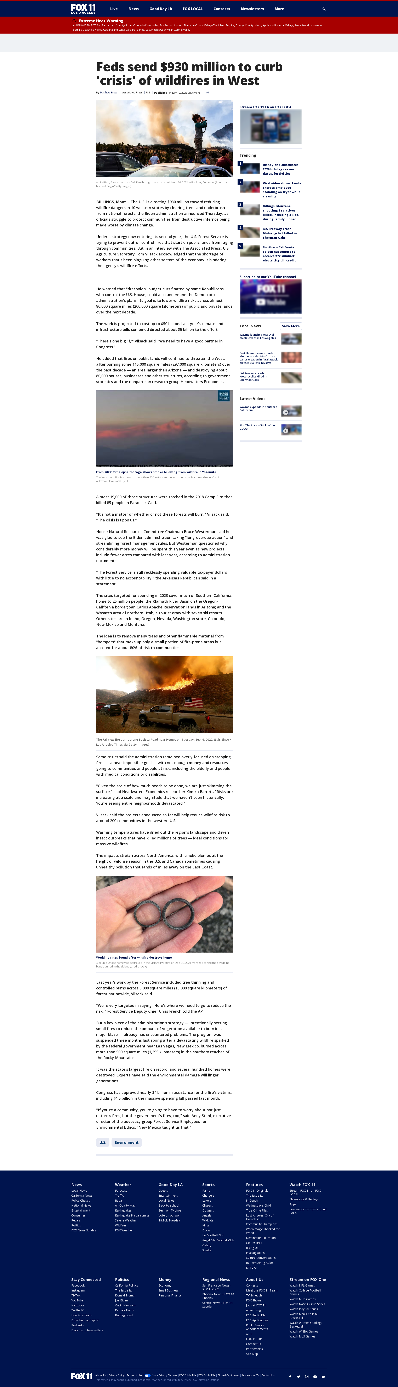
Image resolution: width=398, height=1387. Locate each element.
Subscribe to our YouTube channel (268, 276)
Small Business (169, 1290)
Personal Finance (170, 1295)
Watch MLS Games (302, 1336)
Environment (127, 1142)
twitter (298, 1376)
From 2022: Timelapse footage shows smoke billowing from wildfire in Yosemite (156, 472)
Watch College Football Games (305, 1292)
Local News (250, 325)
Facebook (78, 1285)
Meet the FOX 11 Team (262, 1290)
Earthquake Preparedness (132, 1215)
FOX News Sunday (83, 1230)
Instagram (78, 1290)
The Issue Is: (254, 1195)
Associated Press (132, 92)
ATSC (249, 1334)
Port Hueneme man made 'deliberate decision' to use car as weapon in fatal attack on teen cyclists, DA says (259, 358)
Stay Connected (86, 1279)
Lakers (206, 1200)
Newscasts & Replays (304, 1199)
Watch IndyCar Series (304, 1309)
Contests (252, 1285)
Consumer (78, 1215)
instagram (306, 1376)
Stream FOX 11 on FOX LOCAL (305, 1192)
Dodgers (208, 1210)
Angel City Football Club (218, 1240)
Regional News (216, 1279)
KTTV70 (251, 1268)
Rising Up (252, 1248)
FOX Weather (124, 1230)
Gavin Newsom (125, 1305)
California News (81, 1195)
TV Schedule (254, 1295)
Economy (165, 1285)
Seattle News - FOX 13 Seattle (217, 1304)
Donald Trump (125, 1295)
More (279, 8)
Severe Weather (125, 1220)
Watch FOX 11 (302, 1184)
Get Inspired (254, 1243)
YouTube (77, 1300)
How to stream (81, 1315)
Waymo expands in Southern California (258, 408)
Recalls (76, 1220)
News (76, 1184)
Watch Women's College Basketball (306, 1324)
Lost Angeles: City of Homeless (260, 1217)
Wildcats (208, 1220)
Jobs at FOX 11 (256, 1305)
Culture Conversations (261, 1258)
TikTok (75, 1295)
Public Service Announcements (257, 1327)
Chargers (208, 1195)
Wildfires (120, 1225)
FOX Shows (253, 1300)
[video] (291, 411)
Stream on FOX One (308, 1279)
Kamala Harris (124, 1310)
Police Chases (80, 1200)
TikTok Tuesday (169, 1220)
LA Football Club (213, 1235)
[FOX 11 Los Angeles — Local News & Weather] (85, 9)
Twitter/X (77, 1310)
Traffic (119, 1195)
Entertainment (80, 1210)
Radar (119, 1200)
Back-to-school (169, 1205)
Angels (206, 1215)
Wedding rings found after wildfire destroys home (134, 957)
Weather (123, 1184)
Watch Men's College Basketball (304, 1316)
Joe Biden (121, 1300)
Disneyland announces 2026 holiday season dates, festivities (280, 169)
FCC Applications (257, 1320)
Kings (206, 1225)
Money (165, 1279)
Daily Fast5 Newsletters (87, 1330)
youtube (315, 1376)
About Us (254, 1279)
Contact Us (253, 1344)
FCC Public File (256, 1315)
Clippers (207, 1205)
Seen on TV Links (170, 1210)
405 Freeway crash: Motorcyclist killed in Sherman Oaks (280, 233)
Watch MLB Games (303, 1299)
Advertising (253, 1310)
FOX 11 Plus (254, 1339)
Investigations (255, 1253)
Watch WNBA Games (304, 1331)
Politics (76, 1225)
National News (81, 1205)
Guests (163, 1190)
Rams (206, 1190)
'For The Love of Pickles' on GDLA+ (257, 426)
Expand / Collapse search (324, 9)
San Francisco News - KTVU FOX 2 (216, 1287)
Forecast (121, 1190)
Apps (293, 1204)
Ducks (206, 1230)
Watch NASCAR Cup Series (307, 1304)
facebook (290, 1376)
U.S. (148, 92)
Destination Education (261, 1238)
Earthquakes (123, 1210)
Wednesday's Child (258, 1205)
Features (254, 1184)
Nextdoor (77, 1305)
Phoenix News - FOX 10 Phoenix (218, 1296)
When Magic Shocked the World (263, 1231)
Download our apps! (84, 1320)
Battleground (124, 1315)
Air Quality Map (125, 1205)
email (323, 1376)
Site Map (252, 1354)
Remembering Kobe (259, 1263)
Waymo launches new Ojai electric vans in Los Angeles (258, 336)
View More (291, 326)
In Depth (252, 1200)
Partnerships (254, 1349)
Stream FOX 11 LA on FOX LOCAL (266, 107)
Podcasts (77, 1325)
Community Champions (262, 1224)
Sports (208, 1184)
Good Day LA (171, 1184)
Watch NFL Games (302, 1285)
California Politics (126, 1285)
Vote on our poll (169, 1215)
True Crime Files (257, 1210)
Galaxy (206, 1245)
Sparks (206, 1250)
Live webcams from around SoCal (308, 1211)
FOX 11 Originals (257, 1190)
